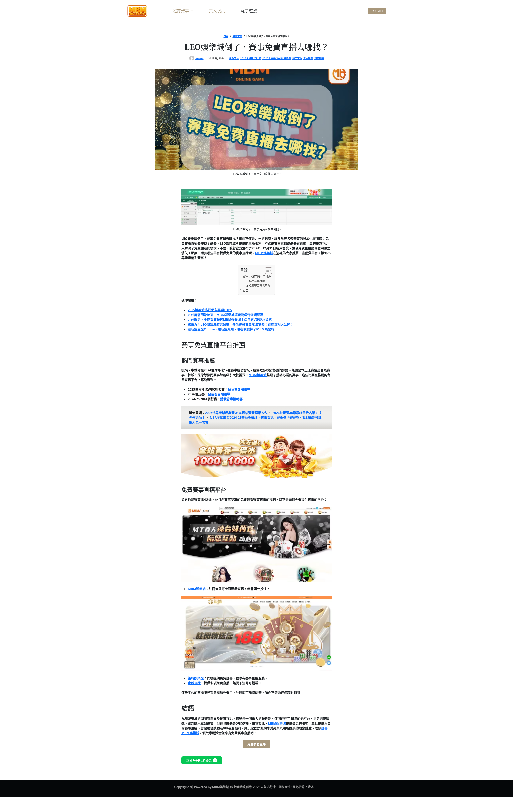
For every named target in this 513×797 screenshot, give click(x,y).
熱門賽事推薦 (257, 281)
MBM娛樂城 (264, 253)
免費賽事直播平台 (259, 285)
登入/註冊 (377, 11)
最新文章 (234, 58)
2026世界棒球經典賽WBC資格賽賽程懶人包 (236, 413)
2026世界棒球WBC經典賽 (276, 58)
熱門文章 (297, 58)
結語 (245, 290)
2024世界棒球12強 (250, 58)
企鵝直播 (194, 683)
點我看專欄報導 (239, 389)
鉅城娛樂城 (196, 678)
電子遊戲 (249, 11)
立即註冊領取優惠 (201, 760)
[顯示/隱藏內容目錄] (266, 270)
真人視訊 (217, 11)
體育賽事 (181, 11)
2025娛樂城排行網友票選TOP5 (210, 310)
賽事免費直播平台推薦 (257, 276)
